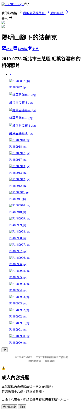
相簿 (9, 49)
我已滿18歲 (9, 407)
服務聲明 (50, 361)
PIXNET (27, 357)
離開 (22, 407)
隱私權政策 (34, 361)
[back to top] (5, 349)
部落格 (23, 49)
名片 (35, 49)
